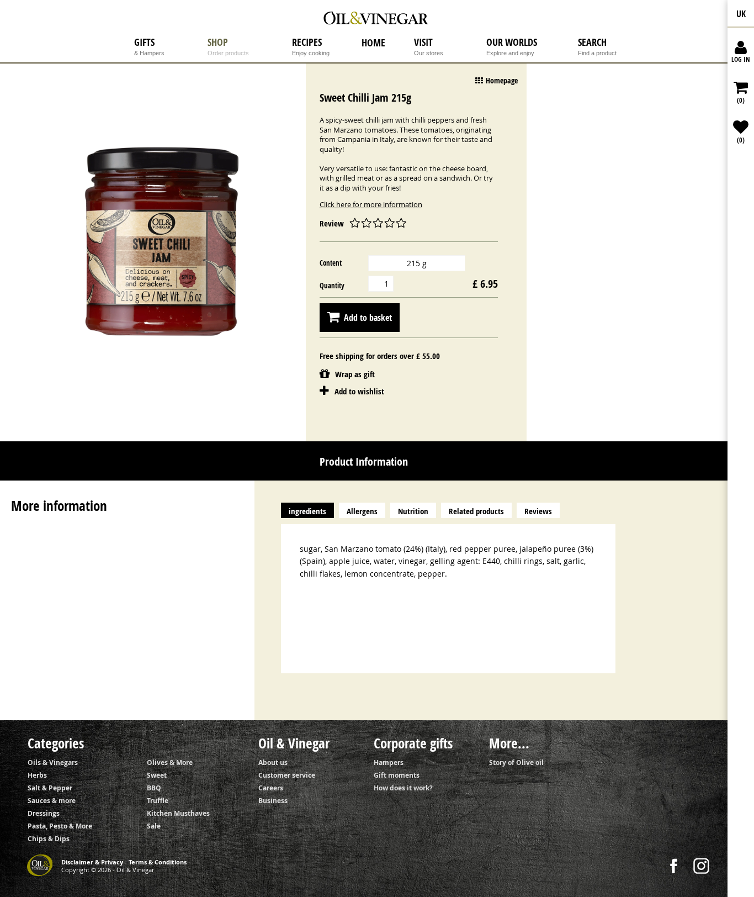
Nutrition (413, 511)
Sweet (157, 775)
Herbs (37, 775)
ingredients (307, 511)
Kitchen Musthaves (178, 813)
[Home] (377, 19)
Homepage (502, 80)
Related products (476, 511)
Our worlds (511, 47)
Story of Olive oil (516, 762)
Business (273, 800)
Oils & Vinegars (53, 762)
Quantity (332, 286)
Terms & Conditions (158, 862)
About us (273, 762)
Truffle (157, 800)
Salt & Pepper (50, 788)
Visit (428, 47)
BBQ (154, 788)
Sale (154, 826)
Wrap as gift (325, 373)
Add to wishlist (359, 391)
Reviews (538, 511)
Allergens (362, 511)
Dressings (44, 813)
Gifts (149, 47)
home (373, 43)
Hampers (388, 762)
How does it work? (403, 788)
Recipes (311, 47)
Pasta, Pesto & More (60, 826)
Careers (270, 788)
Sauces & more (52, 800)
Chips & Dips (49, 838)
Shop (228, 47)
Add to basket (368, 318)
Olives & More (170, 762)
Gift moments (397, 775)
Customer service (286, 775)
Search (597, 47)
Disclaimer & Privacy (92, 862)
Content (331, 263)
